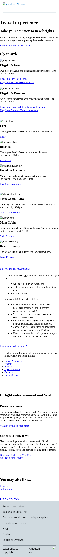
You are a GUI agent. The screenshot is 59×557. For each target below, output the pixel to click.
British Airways (12, 361)
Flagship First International (14, 79)
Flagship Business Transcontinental (18, 110)
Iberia (7, 366)
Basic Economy (8, 257)
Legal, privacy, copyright (10, 550)
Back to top (9, 498)
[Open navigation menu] (52, 6)
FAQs (5, 528)
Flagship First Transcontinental (16, 82)
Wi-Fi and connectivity (11, 458)
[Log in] (42, 6)
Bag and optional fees (15, 511)
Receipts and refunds (14, 506)
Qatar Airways (12, 375)
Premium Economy (10, 184)
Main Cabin (6, 236)
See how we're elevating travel (15, 45)
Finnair (8, 363)
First (2, 136)
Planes (3, 486)
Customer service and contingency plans (25, 517)
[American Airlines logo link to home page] (15, 5)
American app (34, 550)
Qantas (8, 372)
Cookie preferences (14, 539)
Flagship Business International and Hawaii (22, 107)
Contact (7, 534)
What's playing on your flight (14, 425)
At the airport (7, 489)
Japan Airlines (11, 369)
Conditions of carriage (15, 523)
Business (4, 160)
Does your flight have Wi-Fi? (15, 455)
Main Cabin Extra (9, 212)
